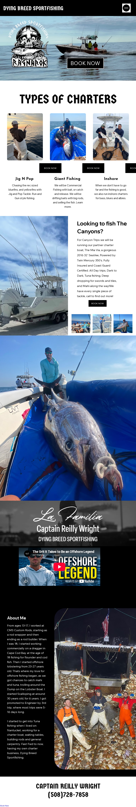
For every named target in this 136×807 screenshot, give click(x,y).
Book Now (4, 806)
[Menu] (126, 8)
